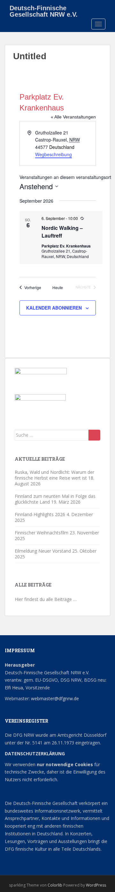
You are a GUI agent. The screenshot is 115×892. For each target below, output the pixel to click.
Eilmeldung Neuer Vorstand (43, 551)
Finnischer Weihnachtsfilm (41, 533)
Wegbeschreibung (53, 154)
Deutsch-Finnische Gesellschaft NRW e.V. (44, 10)
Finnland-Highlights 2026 (40, 514)
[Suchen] (94, 435)
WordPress (96, 885)
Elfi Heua (14, 688)
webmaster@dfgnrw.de (55, 698)
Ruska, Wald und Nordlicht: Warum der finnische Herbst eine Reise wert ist (54, 475)
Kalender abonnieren (54, 307)
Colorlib (55, 885)
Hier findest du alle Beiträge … (46, 599)
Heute (57, 287)
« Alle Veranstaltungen (73, 116)
